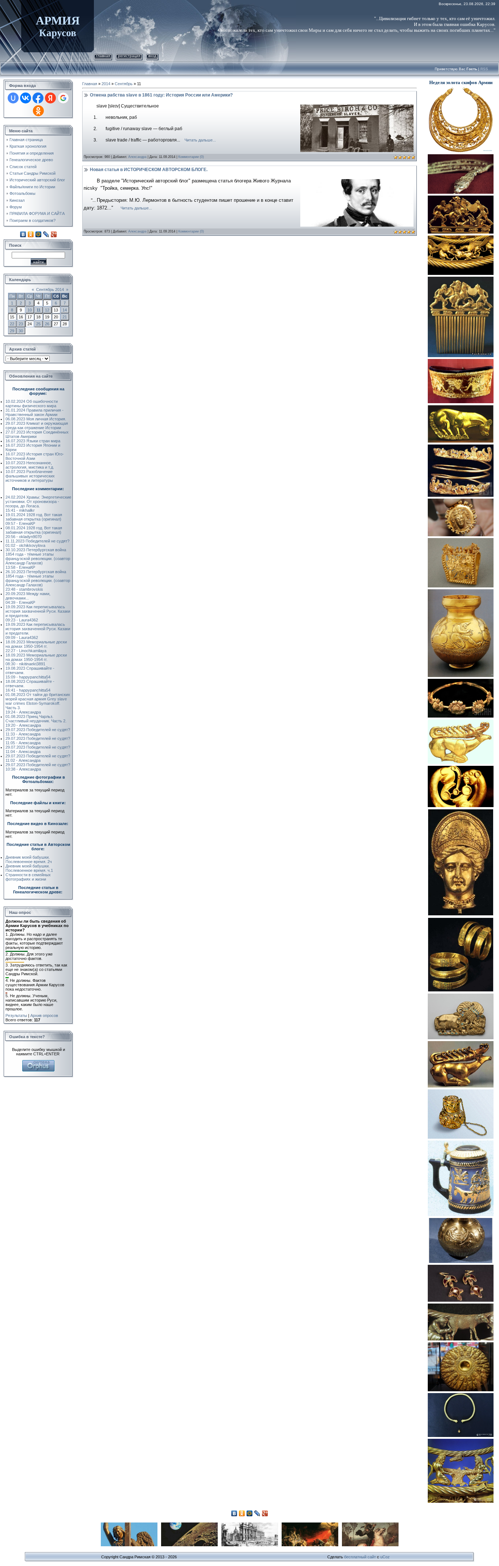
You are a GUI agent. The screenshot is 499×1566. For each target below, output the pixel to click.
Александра (137, 157)
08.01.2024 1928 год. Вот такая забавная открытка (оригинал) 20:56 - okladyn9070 (33, 532)
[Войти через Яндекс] (50, 97)
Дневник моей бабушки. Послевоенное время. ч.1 (29, 868)
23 (21, 324)
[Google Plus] (54, 234)
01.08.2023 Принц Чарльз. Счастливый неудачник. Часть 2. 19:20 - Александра (35, 720)
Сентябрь (124, 84)
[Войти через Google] (63, 98)
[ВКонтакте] (23, 234)
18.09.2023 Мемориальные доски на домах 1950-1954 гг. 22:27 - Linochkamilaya (36, 646)
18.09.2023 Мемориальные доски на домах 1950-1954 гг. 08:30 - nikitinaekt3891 (36, 659)
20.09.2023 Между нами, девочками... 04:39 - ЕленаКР (27, 598)
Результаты (16, 1015)
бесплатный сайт (360, 1557)
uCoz (385, 1557)
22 (12, 324)
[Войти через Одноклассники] (38, 110)
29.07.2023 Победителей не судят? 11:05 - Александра (37, 740)
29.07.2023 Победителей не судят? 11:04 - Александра (37, 749)
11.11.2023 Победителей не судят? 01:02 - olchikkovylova (37, 543)
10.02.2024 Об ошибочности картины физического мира (31, 403)
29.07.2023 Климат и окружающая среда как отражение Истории (36, 425)
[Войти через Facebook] (38, 97)
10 (29, 310)
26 (47, 324)
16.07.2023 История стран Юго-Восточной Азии (34, 456)
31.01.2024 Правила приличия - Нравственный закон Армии (34, 412)
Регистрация (129, 56)
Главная (103, 56)
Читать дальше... (200, 140)
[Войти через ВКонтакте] (25, 97)
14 (64, 310)
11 (39, 310)
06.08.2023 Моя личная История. (35, 419)
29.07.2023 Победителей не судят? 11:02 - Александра (37, 758)
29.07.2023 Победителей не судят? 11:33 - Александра (37, 731)
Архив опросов (44, 1015)
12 (47, 310)
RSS (484, 69)
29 (12, 331)
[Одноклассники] (31, 234)
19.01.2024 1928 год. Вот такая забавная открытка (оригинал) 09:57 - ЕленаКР (33, 519)
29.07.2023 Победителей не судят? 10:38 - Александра (37, 767)
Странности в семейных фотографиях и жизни (28, 877)
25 (38, 324)
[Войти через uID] (13, 97)
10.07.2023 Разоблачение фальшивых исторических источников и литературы (30, 476)
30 (21, 331)
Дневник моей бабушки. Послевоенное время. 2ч (28, 859)
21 (64, 317)
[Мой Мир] (38, 234)
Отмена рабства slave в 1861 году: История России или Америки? (161, 95)
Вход (152, 56)
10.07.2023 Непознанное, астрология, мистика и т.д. (29, 465)
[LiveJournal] (46, 234)
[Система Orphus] (38, 1062)
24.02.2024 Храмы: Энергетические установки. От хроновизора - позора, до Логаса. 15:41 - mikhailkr (38, 503)
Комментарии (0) (191, 157)
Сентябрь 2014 (50, 289)
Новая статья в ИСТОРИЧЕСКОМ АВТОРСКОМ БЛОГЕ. (148, 169)
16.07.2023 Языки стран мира (32, 441)
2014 (106, 84)
